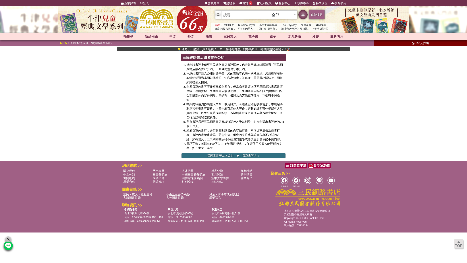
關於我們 (129, 171)
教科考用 (337, 36)
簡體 (209, 36)
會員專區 (213, 3)
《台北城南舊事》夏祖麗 (293, 28)
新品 (151, 36)
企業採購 (130, 3)
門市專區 (158, 171)
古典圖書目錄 (175, 197)
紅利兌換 (266, 3)
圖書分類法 (160, 174)
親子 (273, 36)
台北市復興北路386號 (136, 213)
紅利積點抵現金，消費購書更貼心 (86, 43)
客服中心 (284, 3)
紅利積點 (246, 171)
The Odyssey (289, 25)
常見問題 (217, 174)
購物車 (230, 3)
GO (303, 15)
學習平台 (340, 3)
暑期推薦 (321, 25)
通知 (246, 3)
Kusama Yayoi (246, 25)
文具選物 (294, 36)
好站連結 (217, 182)
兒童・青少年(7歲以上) (224, 194)
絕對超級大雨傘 (224, 28)
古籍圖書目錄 (132, 197)
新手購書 (246, 174)
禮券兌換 (217, 171)
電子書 (253, 36)
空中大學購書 (220, 178)
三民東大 (230, 36)
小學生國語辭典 (268, 25)
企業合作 (246, 178)
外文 (191, 36)
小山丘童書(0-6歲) (178, 194)
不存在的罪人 (245, 28)
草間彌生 (229, 25)
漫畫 (315, 36)
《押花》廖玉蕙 (266, 28)
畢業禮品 (215, 197)
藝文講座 (321, 3)
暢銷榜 (128, 36)
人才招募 (188, 171)
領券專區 (303, 3)
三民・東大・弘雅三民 (137, 194)
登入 (146, 3)
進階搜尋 (317, 14)
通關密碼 (129, 178)
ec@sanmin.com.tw (148, 221)
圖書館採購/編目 (192, 178)
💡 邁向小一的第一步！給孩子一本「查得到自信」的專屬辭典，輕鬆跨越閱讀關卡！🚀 (224, 49)
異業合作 (129, 182)
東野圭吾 (306, 25)
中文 (172, 36)
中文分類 (129, 174)
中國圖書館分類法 (193, 174)
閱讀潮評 (158, 182)
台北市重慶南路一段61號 (226, 213)
